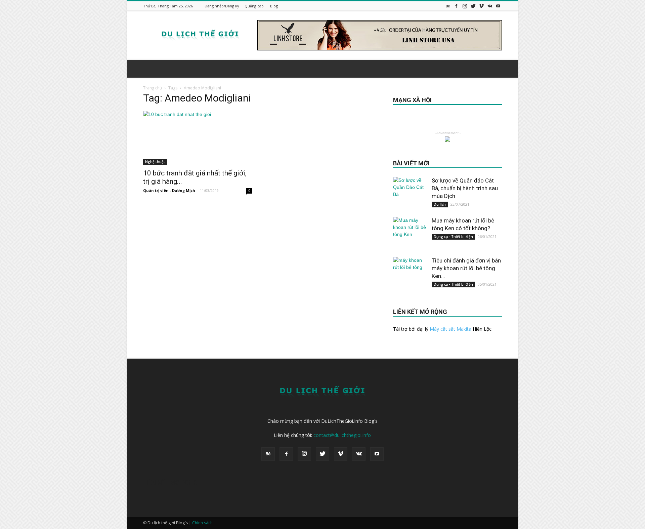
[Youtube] (498, 5)
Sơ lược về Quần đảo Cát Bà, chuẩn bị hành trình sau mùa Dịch (465, 188)
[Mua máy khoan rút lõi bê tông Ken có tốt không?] (410, 233)
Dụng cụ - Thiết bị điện (453, 236)
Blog (274, 5)
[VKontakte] (489, 5)
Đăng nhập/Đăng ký (222, 5)
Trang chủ (152, 88)
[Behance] (448, 5)
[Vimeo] (481, 5)
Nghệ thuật (155, 161)
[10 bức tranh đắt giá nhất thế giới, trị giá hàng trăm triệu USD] (197, 138)
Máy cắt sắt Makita (450, 329)
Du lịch (440, 204)
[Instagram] (464, 5)
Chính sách (202, 523)
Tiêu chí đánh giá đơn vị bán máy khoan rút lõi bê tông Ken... (466, 268)
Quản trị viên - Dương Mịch (169, 190)
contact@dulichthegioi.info (342, 435)
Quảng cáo (254, 5)
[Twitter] (473, 5)
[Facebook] (456, 5)
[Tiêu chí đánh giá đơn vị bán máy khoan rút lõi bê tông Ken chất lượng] (410, 273)
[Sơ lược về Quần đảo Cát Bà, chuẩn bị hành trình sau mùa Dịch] (410, 193)
